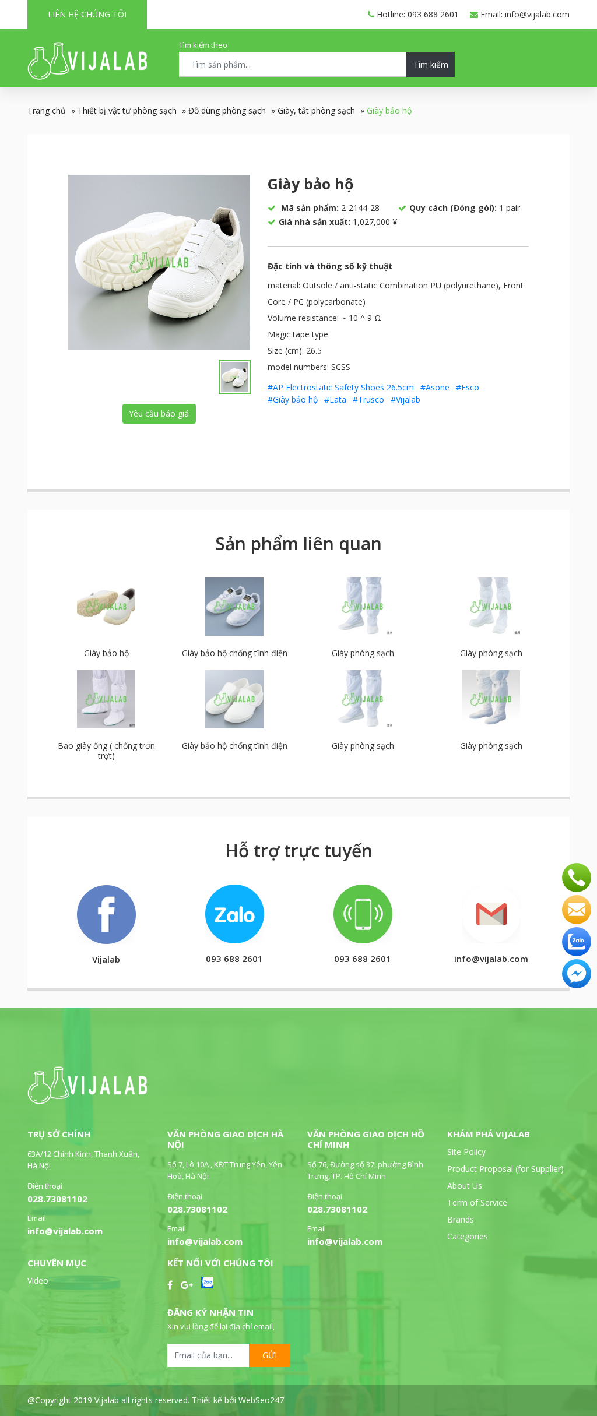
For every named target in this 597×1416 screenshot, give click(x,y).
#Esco (467, 387)
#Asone (434, 387)
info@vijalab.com (65, 1231)
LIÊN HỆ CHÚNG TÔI (87, 14)
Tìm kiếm (430, 64)
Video (37, 1280)
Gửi (269, 1355)
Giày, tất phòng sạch (316, 110)
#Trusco (368, 399)
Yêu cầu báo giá (159, 413)
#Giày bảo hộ (293, 399)
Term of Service (477, 1202)
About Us (464, 1185)
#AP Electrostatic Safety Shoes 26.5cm (341, 387)
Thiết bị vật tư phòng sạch (127, 110)
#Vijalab (405, 399)
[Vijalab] (87, 1101)
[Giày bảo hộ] (159, 262)
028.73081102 (57, 1198)
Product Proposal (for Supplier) (505, 1168)
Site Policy (466, 1151)
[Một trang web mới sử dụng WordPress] (87, 76)
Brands (460, 1219)
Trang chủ (46, 110)
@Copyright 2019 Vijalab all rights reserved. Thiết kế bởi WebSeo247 (155, 1400)
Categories (467, 1236)
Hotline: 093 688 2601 (416, 14)
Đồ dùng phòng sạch (227, 110)
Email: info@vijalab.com (524, 14)
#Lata (335, 399)
